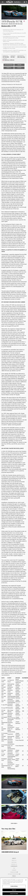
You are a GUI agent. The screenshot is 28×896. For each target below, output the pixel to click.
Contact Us (14, 864)
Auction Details (9, 64)
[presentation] (2, 842)
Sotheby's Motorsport (13, 874)
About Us (14, 860)
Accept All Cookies (14, 893)
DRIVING (19, 64)
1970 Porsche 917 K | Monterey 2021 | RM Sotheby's (13, 2)
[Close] (25, 879)
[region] (14, 887)
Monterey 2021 (6, 26)
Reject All (14, 889)
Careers (14, 870)
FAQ (14, 868)
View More (14, 823)
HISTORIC (19, 67)
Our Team (14, 862)
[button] (24, 2)
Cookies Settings (14, 886)
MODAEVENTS (13, 872)
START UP (9, 67)
